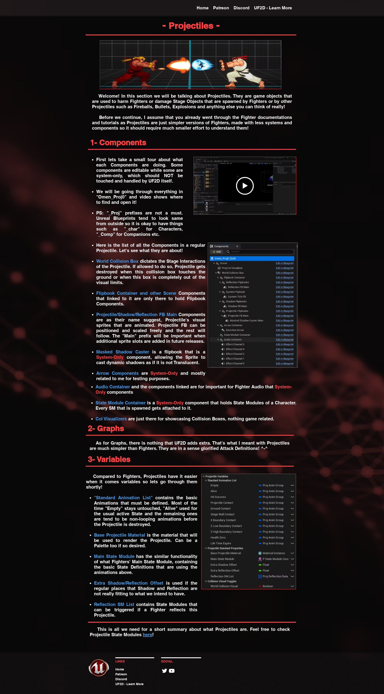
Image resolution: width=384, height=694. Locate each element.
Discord (121, 679)
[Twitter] (164, 670)
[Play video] (245, 186)
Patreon (121, 674)
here (147, 634)
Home (119, 669)
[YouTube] (171, 670)
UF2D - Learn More (129, 684)
